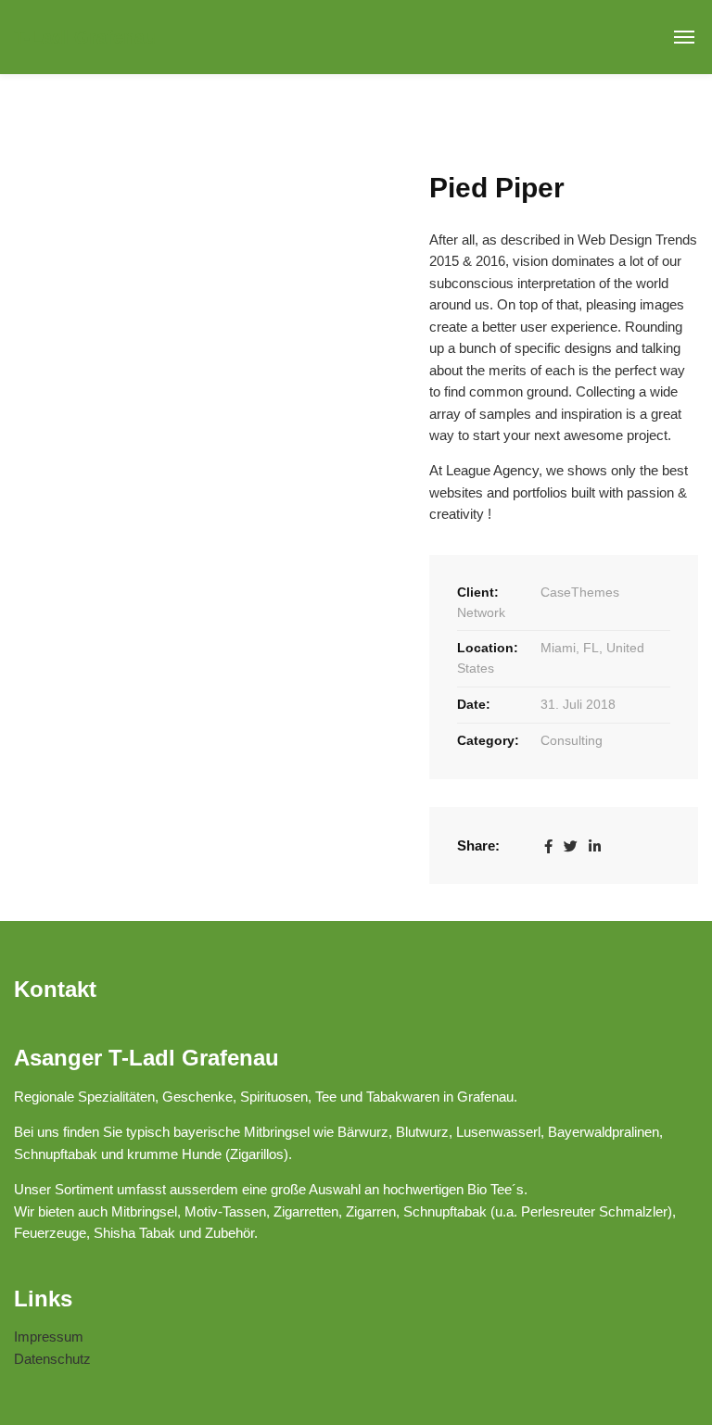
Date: (473, 704)
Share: (478, 845)
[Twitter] (571, 845)
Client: (478, 592)
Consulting (571, 740)
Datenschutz (52, 1359)
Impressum (48, 1336)
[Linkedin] (595, 845)
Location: (487, 647)
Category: (488, 740)
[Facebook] (548, 845)
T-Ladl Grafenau (85, 37)
